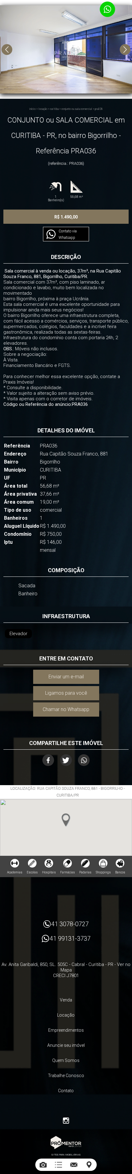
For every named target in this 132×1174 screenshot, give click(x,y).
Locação (42, 108)
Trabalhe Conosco (66, 1075)
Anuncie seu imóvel (66, 1045)
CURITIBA (54, 108)
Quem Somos (66, 1060)
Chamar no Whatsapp (66, 709)
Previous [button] (7, 49)
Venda (66, 999)
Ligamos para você (66, 693)
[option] (66, 49)
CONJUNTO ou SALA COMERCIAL (76, 108)
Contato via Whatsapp (68, 234)
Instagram (66, 1120)
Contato (66, 1090)
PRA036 (99, 108)
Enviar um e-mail (66, 677)
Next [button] (125, 49)
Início (32, 108)
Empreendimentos (66, 1030)
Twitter (66, 760)
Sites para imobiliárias (66, 1154)
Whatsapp (84, 760)
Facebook (48, 760)
